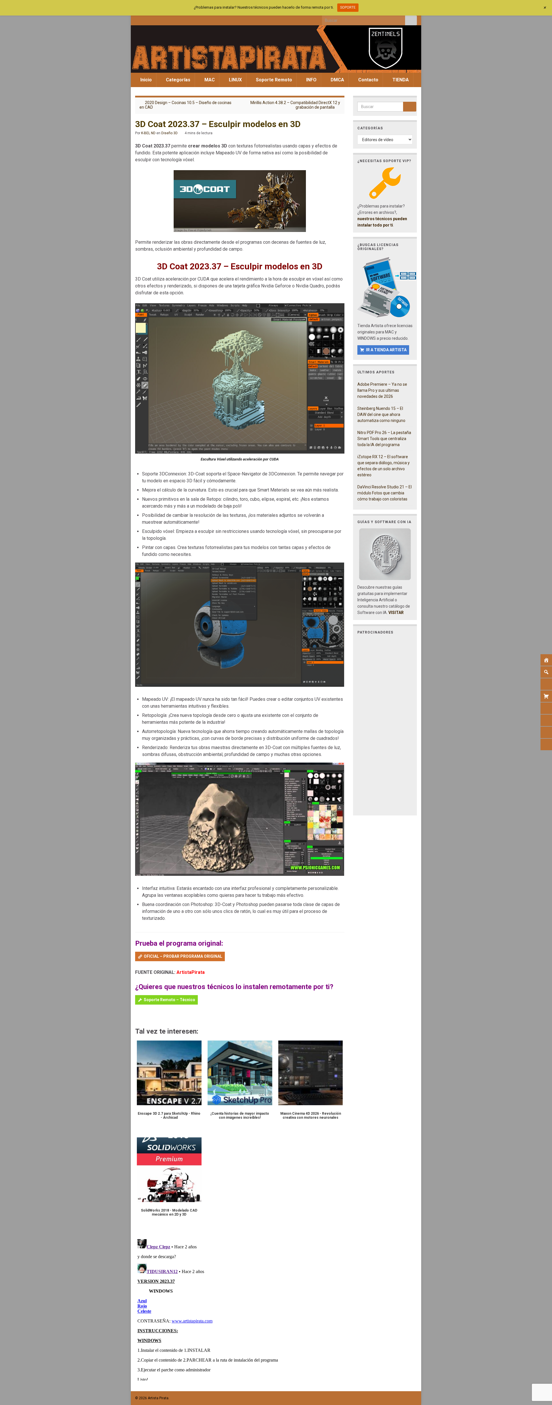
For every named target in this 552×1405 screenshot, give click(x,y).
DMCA (336, 79)
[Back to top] (539, 1371)
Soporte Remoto (273, 79)
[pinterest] (185, 19)
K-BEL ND (148, 133)
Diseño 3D (169, 133)
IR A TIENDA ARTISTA (386, 350)
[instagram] (157, 19)
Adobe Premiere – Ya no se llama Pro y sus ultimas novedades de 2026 (382, 390)
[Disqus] (239, 1309)
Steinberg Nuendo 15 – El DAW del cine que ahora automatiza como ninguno (381, 414)
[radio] (138, 1016)
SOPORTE (348, 7)
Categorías (177, 79)
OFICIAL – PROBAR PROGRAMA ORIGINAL (183, 956)
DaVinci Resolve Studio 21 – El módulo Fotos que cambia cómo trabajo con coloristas (384, 493)
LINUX (235, 79)
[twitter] (147, 19)
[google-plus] (176, 19)
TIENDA (400, 79)
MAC (209, 79)
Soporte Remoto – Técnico (169, 999)
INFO (311, 79)
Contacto (367, 79)
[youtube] (166, 19)
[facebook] (138, 19)
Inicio (145, 79)
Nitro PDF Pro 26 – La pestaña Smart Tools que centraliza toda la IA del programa (384, 438)
